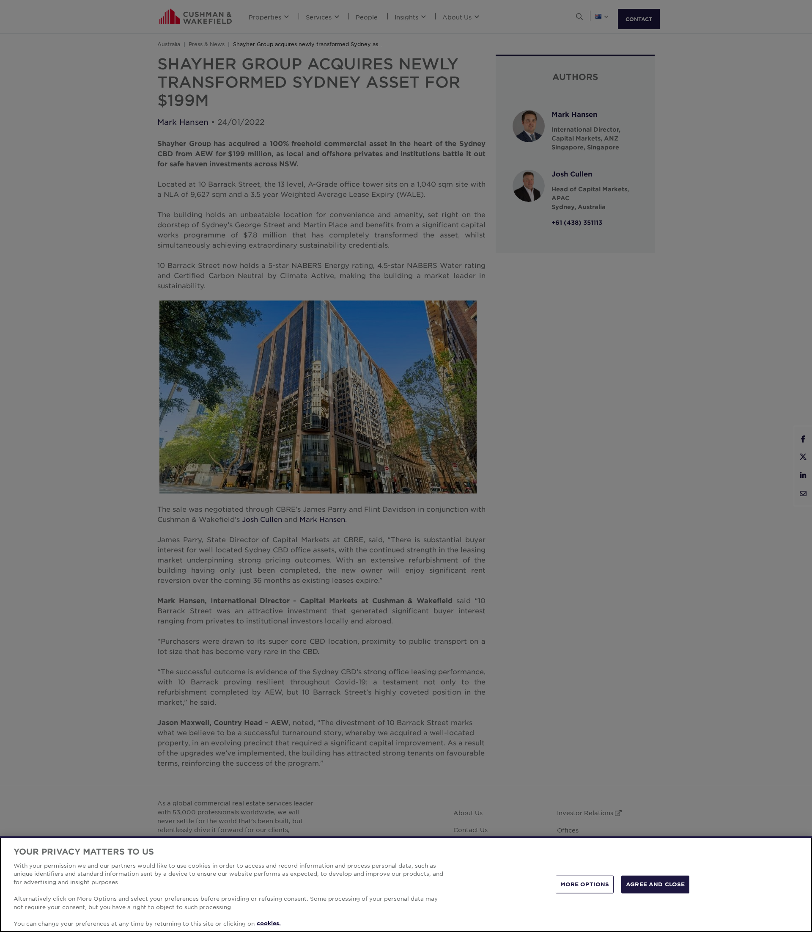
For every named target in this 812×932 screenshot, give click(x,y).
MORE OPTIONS (584, 884)
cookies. (269, 923)
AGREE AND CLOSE (655, 884)
